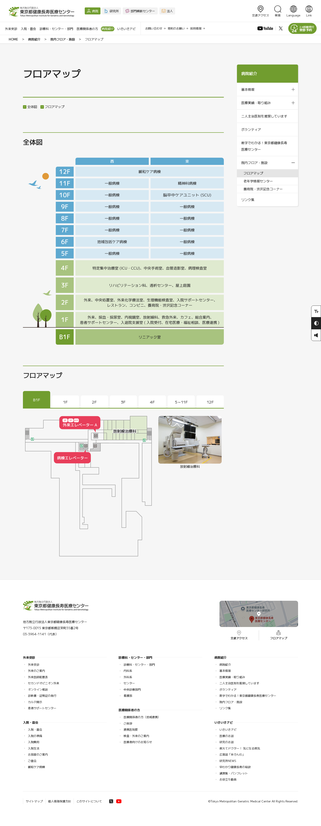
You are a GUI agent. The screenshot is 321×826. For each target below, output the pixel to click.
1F (65, 402)
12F (210, 402)
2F (94, 402)
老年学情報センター (258, 181)
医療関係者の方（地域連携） (142, 717)
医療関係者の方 (87, 28)
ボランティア (251, 129)
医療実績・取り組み (256, 102)
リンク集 (247, 199)
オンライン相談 (38, 689)
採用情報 (196, 28)
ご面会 (32, 761)
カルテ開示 (35, 702)
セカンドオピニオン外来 (43, 683)
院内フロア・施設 (62, 39)
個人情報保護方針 (59, 801)
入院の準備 (35, 736)
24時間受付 (306, 28)
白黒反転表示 (316, 323)
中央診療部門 (132, 689)
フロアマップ (54, 106)
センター (129, 683)
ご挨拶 (128, 723)
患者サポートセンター (42, 708)
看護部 (128, 695)
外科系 (128, 677)
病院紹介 (108, 28)
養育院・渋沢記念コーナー (263, 189)
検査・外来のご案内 (136, 736)
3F (123, 402)
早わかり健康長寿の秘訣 (235, 767)
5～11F (181, 402)
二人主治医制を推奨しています (264, 116)
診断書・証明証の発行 (42, 695)
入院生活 (33, 748)
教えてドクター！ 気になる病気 (239, 748)
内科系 (128, 671)
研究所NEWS (227, 761)
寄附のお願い (176, 28)
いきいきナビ (126, 28)
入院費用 (33, 742)
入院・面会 (28, 28)
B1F (36, 399)
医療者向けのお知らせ (138, 742)
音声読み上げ (316, 335)
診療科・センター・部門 (56, 28)
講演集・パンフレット (233, 773)
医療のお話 (226, 736)
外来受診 (11, 28)
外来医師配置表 (38, 677)
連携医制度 (131, 729)
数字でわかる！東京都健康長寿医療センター (264, 146)
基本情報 (247, 89)
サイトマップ (34, 801)
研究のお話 (226, 742)
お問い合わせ (153, 28)
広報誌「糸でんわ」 (232, 754)
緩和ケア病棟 (36, 767)
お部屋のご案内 (38, 754)
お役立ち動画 (227, 779)
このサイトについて (89, 801)
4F (152, 402)
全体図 (32, 106)
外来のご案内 (36, 671)
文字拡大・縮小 (316, 311)
